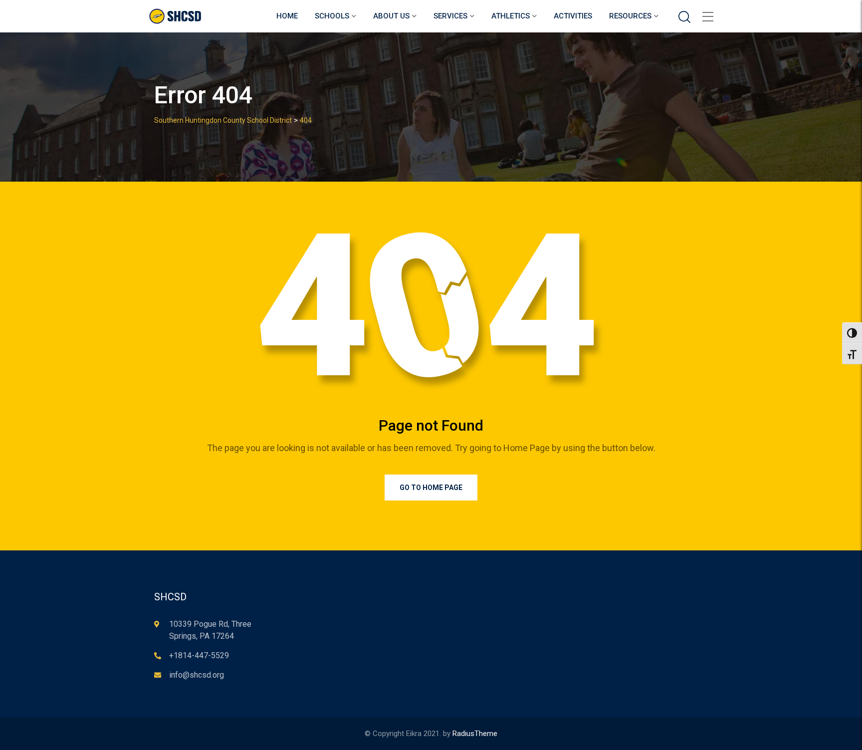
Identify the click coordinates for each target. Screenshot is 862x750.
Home (287, 15)
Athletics (510, 15)
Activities (573, 15)
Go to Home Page (431, 488)
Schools (332, 15)
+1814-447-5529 (199, 655)
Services (450, 15)
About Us (391, 15)
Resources (630, 15)
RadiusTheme (474, 733)
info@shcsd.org (196, 675)
